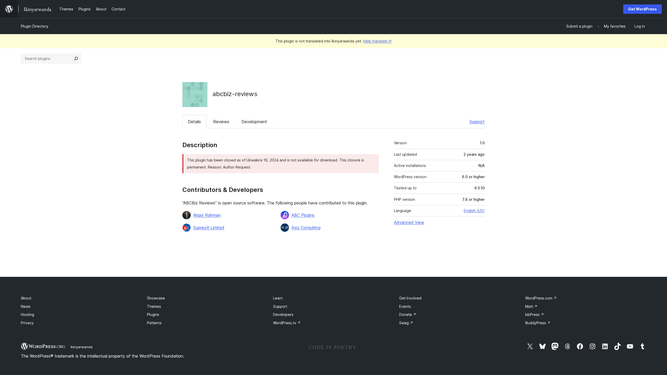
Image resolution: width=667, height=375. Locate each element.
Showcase (156, 298)
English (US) (474, 210)
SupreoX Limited (208, 227)
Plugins (153, 314)
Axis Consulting (306, 227)
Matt (531, 306)
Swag (406, 323)
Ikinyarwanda (81, 347)
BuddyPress (538, 323)
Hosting (27, 314)
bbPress (534, 314)
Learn (278, 298)
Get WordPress (642, 9)
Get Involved (410, 298)
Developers (283, 314)
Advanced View (409, 222)
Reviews (221, 121)
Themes (154, 306)
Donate (407, 314)
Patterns (154, 323)
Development (254, 121)
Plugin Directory (34, 26)
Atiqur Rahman (207, 215)
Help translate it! (377, 41)
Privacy (27, 323)
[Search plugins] (76, 58)
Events (405, 306)
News (25, 306)
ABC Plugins (303, 215)
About (26, 298)
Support (477, 121)
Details (194, 121)
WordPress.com (541, 298)
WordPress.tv (287, 323)
